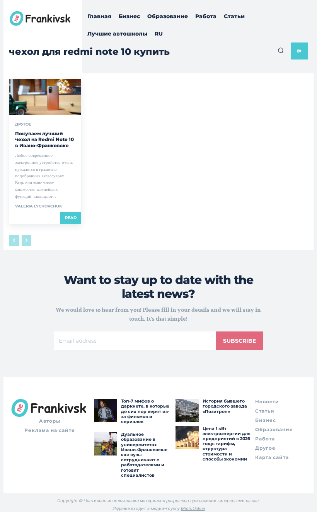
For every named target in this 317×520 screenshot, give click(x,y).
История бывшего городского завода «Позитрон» (225, 406)
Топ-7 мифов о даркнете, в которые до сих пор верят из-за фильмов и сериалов (145, 411)
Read (71, 217)
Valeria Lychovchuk (38, 206)
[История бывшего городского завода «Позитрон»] (187, 410)
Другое (23, 124)
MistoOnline (193, 508)
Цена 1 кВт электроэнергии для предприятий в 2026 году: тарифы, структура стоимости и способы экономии (227, 444)
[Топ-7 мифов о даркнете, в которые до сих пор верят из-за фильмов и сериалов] (105, 410)
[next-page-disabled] (26, 240)
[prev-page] (14, 240)
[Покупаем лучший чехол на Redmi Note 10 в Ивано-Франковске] (45, 97)
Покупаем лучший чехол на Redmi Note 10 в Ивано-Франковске (44, 139)
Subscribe (239, 340)
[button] (281, 50)
